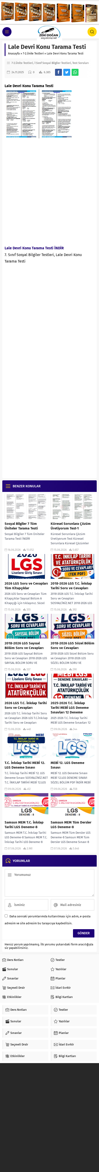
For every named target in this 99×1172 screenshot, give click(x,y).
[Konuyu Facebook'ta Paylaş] (58, 72)
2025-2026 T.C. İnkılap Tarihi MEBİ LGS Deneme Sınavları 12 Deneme (70, 707)
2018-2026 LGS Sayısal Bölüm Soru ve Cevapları (24, 645)
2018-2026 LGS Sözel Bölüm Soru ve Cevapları (72, 645)
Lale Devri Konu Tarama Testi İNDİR (34, 248)
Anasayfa (14, 53)
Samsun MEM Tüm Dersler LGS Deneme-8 (71, 824)
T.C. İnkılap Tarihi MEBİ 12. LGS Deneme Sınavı (25, 765)
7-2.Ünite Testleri (33, 53)
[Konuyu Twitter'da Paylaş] (66, 72)
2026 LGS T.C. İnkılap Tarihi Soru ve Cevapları (26, 705)
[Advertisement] (49, 190)
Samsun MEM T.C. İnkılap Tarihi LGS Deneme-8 (24, 824)
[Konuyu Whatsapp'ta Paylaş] (75, 72)
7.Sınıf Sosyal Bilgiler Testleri (52, 63)
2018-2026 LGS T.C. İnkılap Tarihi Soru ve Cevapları (71, 585)
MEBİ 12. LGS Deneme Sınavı (67, 765)
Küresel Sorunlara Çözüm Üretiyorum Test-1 (71, 526)
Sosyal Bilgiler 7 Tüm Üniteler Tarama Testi (21, 526)
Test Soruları (80, 63)
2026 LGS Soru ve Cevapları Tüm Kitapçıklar (26, 585)
